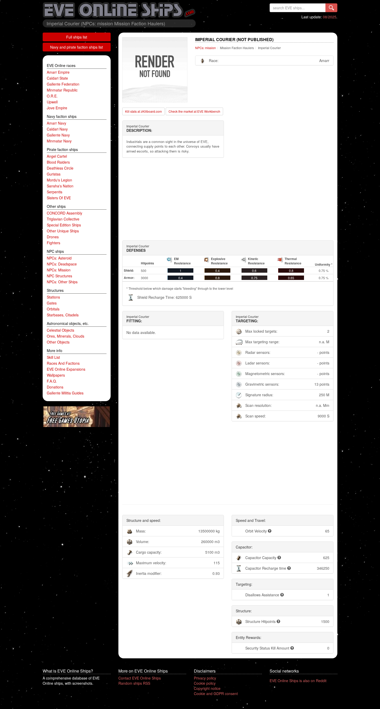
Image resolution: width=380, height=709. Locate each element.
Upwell (52, 101)
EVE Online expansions (66, 369)
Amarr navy (56, 123)
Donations (55, 387)
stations (53, 297)
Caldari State (57, 78)
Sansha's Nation (60, 185)
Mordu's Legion (59, 179)
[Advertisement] (228, 199)
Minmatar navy (59, 140)
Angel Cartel (57, 156)
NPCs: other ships (62, 281)
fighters (53, 242)
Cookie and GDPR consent (216, 693)
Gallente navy (58, 135)
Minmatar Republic (62, 90)
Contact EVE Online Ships (139, 678)
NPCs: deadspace (62, 263)
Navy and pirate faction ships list (76, 47)
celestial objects (60, 330)
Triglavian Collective (63, 219)
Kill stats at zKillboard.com (143, 111)
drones (53, 236)
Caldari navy (57, 129)
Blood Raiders (58, 162)
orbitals (53, 308)
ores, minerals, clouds (65, 336)
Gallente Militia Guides (65, 392)
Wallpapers (56, 375)
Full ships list (76, 37)
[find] (331, 7)
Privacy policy (205, 678)
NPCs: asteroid (59, 258)
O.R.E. (52, 95)
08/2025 (329, 16)
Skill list (53, 357)
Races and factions (63, 363)
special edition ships (64, 224)
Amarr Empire (58, 72)
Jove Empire (57, 107)
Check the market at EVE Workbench (194, 111)
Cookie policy (205, 683)
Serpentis (54, 191)
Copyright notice (207, 688)
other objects (58, 342)
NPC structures (59, 275)
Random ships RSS (134, 683)
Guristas (53, 174)
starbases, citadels (63, 314)
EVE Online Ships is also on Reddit (298, 680)
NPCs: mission (59, 269)
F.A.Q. (52, 381)
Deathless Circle (60, 168)
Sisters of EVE (59, 197)
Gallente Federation (63, 84)
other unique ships (63, 230)
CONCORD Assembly (64, 213)
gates (52, 303)
